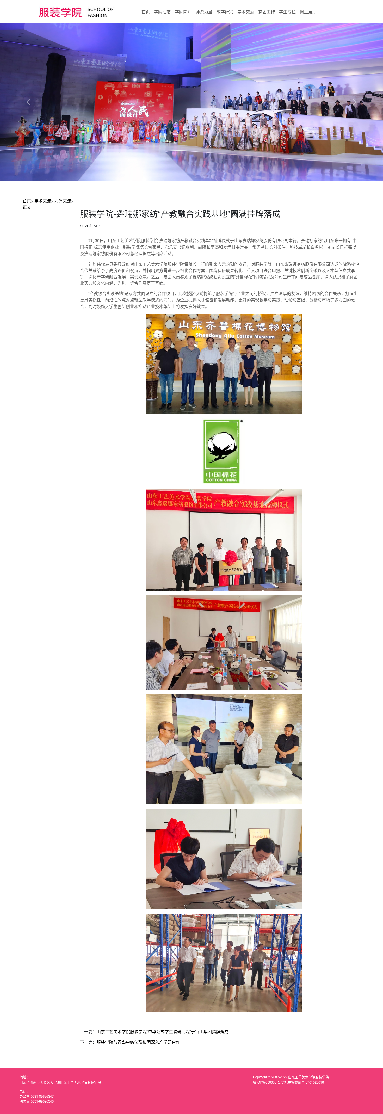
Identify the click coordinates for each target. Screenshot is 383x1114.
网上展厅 (308, 12)
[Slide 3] (201, 174)
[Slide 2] (191, 174)
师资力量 (204, 12)
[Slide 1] (182, 174)
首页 (145, 12)
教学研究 (225, 12)
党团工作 (266, 12)
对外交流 (62, 201)
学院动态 (162, 12)
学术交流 (245, 12)
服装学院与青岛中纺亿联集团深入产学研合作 (138, 1042)
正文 (27, 207)
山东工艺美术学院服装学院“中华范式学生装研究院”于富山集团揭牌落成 (162, 1032)
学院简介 (183, 12)
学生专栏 (287, 12)
